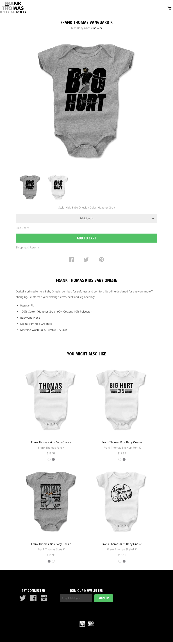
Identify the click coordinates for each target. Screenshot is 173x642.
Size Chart (22, 228)
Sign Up (103, 598)
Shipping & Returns (28, 247)
